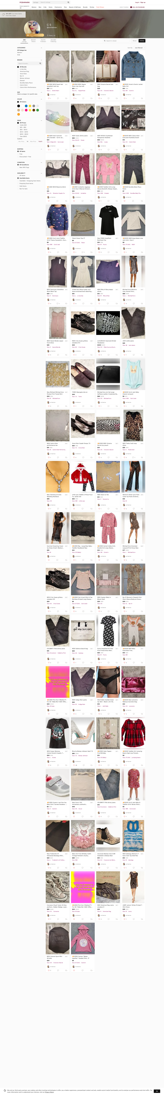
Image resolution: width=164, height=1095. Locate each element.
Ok (157, 1091)
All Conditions (24, 165)
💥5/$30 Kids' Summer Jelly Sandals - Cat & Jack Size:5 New (55, 137)
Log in (137, 2)
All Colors (23, 102)
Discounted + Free (25, 157)
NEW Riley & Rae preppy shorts (105, 290)
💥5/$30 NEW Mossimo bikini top (56, 188)
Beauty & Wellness (75, 7)
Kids (45, 7)
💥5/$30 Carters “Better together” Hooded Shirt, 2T (80, 957)
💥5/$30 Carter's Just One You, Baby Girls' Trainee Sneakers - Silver (57, 803)
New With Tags (24, 167)
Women (34, 7)
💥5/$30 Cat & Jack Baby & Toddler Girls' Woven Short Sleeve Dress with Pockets (131, 803)
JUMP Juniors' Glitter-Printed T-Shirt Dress (132, 906)
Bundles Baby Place (26, 83)
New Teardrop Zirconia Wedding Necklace (54, 495)
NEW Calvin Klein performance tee (52, 444)
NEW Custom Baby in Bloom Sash (104, 598)
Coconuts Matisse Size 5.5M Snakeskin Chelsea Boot (106, 854)
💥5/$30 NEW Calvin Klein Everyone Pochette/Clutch (131, 136)
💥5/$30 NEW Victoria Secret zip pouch (104, 444)
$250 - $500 (24, 134)
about (134, 41)
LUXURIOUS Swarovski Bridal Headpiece (106, 342)
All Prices (23, 123)
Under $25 (23, 125)
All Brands (23, 67)
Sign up (142, 2)
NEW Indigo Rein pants (79, 700)
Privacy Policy (49, 1092)
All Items (22, 151)
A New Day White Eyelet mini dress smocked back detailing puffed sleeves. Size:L (81, 290)
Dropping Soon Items (26, 183)
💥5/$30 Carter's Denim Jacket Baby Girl (133, 85)
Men (40, 7)
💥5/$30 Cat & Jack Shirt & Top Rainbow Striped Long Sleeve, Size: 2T (82, 598)
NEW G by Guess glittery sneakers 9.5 (80, 342)
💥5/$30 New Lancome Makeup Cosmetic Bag (130, 701)
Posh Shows (100, 7)
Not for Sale (23, 189)
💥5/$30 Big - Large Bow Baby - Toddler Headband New (82, 547)
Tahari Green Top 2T (78, 238)
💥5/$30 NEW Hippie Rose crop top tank (79, 85)
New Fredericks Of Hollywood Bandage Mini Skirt (55, 855)
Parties (92, 7)
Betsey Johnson (25, 78)
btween (22, 80)
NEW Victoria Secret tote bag (105, 85)
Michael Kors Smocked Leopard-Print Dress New (130, 547)
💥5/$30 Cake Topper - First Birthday (104, 752)
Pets (65, 7)
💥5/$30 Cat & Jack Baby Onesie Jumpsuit (131, 393)
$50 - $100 (23, 129)
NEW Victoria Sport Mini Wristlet (54, 957)
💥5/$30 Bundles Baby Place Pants (132, 188)
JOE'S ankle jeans (128, 341)
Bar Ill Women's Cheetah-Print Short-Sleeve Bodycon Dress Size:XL (132, 598)
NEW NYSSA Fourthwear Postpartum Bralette (105, 136)
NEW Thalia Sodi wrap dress (130, 444)
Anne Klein (23, 74)
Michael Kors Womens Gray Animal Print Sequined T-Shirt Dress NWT (130, 290)
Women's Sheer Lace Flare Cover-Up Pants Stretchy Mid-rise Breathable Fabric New (131, 496)
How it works (124, 7)
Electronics (58, 7)
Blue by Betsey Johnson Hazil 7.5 (82, 751)
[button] (36, 2)
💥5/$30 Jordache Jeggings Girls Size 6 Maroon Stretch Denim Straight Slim (81, 188)
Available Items (24, 178)
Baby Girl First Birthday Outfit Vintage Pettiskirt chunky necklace (81, 855)
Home (50, 7)
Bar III (22, 76)
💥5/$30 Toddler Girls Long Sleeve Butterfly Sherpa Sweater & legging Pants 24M (107, 188)
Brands (85, 7)
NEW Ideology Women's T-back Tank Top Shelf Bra (131, 854)
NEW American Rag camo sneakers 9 (105, 906)
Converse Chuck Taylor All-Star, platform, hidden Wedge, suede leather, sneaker (57, 906)
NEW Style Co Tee (103, 495)
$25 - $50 (23, 127)
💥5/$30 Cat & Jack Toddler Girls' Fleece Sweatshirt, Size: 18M (56, 239)
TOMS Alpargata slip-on (79, 392)
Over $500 (23, 136)
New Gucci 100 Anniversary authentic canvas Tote (79, 803)
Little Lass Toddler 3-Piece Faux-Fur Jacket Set (82, 495)
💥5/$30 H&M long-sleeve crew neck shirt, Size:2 (133, 239)
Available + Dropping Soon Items (30, 181)
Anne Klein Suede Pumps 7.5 (81, 443)
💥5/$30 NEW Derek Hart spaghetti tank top (55, 85)
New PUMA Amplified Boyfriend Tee (104, 239)
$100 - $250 (24, 132)
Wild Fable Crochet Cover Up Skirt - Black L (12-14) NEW (105, 701)
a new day (23, 69)
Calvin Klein (24, 85)
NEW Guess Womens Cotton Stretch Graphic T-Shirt (55, 752)
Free (21, 154)
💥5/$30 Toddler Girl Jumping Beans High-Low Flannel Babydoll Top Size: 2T (132, 752)
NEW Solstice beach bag (80, 648)
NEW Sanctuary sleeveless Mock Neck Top (55, 290)
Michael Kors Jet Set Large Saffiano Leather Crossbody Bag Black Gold (107, 393)
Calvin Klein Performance (28, 87)
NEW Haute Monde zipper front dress (55, 342)
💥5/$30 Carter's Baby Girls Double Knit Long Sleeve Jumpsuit (106, 547)
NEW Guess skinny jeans (80, 136)
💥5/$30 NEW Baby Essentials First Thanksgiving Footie (129, 649)
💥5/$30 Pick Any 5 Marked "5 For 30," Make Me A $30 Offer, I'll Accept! (56, 701)
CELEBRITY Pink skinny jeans (56, 648)
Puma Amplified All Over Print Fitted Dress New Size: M (105, 649)
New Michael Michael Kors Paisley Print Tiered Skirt (55, 393)
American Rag (24, 71)
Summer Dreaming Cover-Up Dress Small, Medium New (55, 547)
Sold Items (23, 186)
